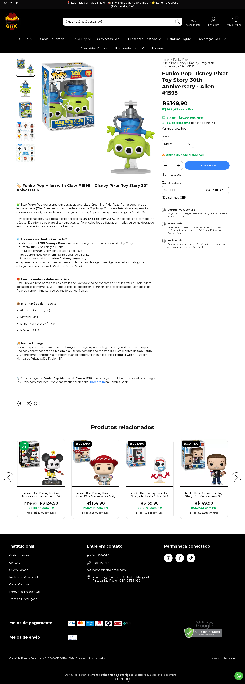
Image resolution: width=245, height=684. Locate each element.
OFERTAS (26, 39)
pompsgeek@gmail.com (109, 570)
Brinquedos (124, 48)
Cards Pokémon (52, 39)
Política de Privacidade (24, 577)
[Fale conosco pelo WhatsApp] (238, 676)
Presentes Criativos (143, 39)
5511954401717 (102, 555)
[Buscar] (177, 21)
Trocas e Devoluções (23, 599)
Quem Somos (18, 570)
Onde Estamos (153, 48)
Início (165, 59)
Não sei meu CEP (174, 197)
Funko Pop (79, 39)
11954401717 (100, 562)
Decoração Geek (211, 39)
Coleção (166, 136)
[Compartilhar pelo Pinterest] (37, 405)
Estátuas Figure (179, 39)
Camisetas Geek (109, 39)
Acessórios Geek (93, 48)
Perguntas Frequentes (24, 591)
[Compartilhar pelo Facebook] (20, 405)
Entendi (122, 679)
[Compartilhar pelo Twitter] (29, 405)
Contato (14, 562)
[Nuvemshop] (224, 658)
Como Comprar (19, 584)
